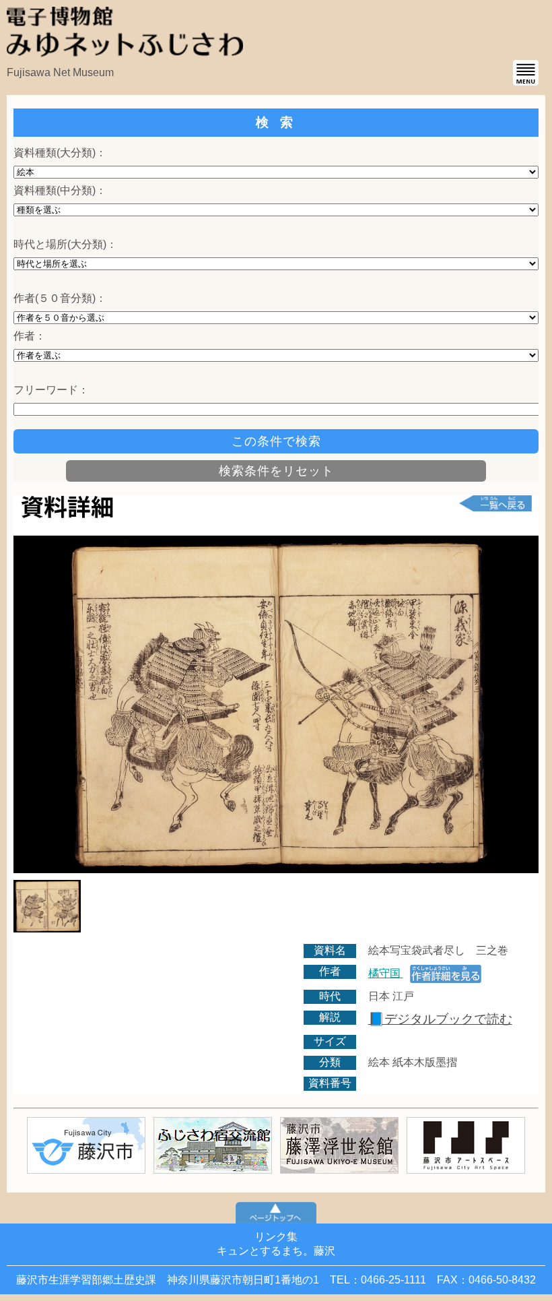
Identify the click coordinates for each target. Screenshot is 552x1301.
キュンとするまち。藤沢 (276, 1251)
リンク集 (276, 1236)
